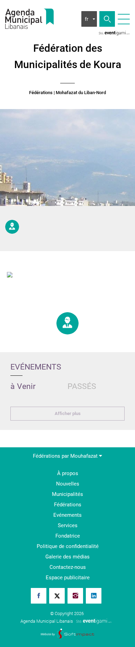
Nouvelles (67, 484)
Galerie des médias (67, 557)
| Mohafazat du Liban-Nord (80, 92)
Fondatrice (67, 536)
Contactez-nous (68, 567)
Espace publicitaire (68, 577)
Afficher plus (68, 413)
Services (68, 525)
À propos (67, 473)
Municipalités (67, 494)
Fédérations (41, 92)
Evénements (67, 515)
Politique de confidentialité (68, 546)
